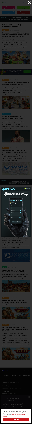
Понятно (16, 419)
